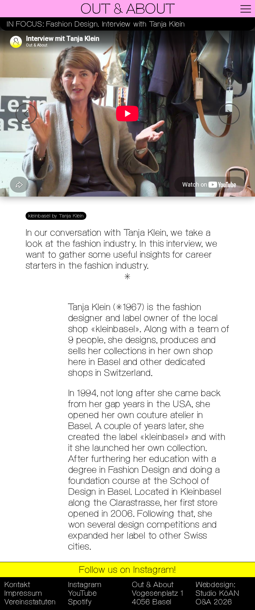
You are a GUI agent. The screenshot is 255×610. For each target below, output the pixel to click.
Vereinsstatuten (30, 602)
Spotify (80, 602)
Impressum (23, 594)
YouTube (82, 594)
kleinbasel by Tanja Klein (56, 216)
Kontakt (17, 585)
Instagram (85, 585)
